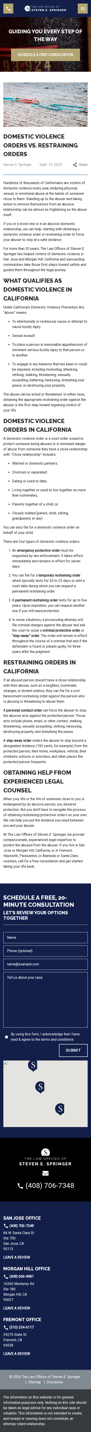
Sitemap (34, 1382)
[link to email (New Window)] (45, 1173)
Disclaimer (55, 1382)
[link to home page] (46, 8)
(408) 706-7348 (21, 1226)
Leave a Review (16, 1257)
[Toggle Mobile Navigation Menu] (83, 9)
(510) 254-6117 (21, 1327)
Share (83, 165)
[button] (39, 1087)
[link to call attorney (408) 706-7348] (8, 9)
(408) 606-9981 (21, 1276)
